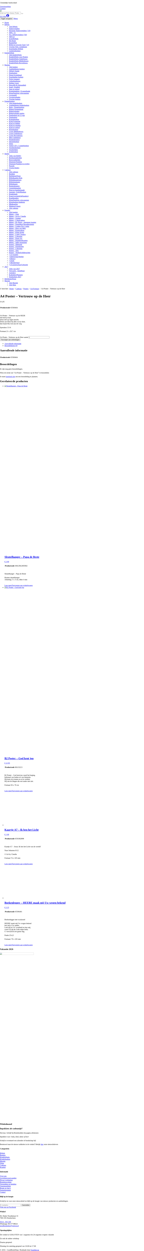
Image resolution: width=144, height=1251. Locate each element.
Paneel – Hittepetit (15, 244)
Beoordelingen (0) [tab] (10, 346)
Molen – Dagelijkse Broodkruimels (21, 224)
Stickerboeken (14, 142)
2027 (6, 267)
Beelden (12, 174)
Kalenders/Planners (16, 275)
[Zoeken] (22, 13)
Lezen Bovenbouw (16, 136)
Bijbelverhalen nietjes (16, 113)
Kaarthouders (14, 198)
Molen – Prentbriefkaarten (18, 240)
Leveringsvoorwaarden (8, 1178)
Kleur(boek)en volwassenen (19, 93)
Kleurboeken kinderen (17, 202)
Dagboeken (13, 73)
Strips (11, 144)
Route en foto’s (5, 1188)
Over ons (3, 1176)
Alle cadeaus (13, 172)
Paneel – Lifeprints (15, 249)
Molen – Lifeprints (15, 236)
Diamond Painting (15, 162)
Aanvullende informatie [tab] (12, 344)
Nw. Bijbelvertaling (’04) (18, 35)
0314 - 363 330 (5, 1222)
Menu (16, 19)
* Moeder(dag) (14, 263)
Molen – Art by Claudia (17, 216)
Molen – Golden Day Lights (19, 226)
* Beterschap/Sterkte (16, 257)
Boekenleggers (14, 186)
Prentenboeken (14, 140)
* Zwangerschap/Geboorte (18, 265)
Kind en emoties (15, 125)
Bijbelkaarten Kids (15, 178)
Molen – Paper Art (15, 238)
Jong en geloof (14, 89)
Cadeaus (7, 170)
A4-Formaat (34, 289)
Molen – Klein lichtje (16, 232)
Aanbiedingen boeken (17, 69)
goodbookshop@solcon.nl (9, 1226)
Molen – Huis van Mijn (17, 228)
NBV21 (12, 37)
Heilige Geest (14, 83)
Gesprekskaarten (15, 188)
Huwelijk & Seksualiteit (17, 85)
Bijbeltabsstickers (15, 180)
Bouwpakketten (14, 160)
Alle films (12, 285)
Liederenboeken (14, 51)
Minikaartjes (13, 204)
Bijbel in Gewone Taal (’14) (19, 45)
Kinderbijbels (9, 53)
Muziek (7, 281)
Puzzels (11, 166)
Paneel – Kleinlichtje (16, 247)
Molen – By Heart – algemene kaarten (22, 222)
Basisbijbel (13, 43)
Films (2, 1163)
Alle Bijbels (13, 27)
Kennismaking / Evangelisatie (19, 91)
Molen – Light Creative (17, 234)
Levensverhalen (14, 97)
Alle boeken (13, 67)
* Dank (11, 261)
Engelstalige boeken (16, 77)
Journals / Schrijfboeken (17, 192)
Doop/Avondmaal (15, 75)
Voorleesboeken (14, 148)
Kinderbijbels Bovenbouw (18, 63)
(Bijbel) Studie (14, 71)
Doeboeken (13, 117)
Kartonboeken (14, 119)
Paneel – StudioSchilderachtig (19, 253)
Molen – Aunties (15, 218)
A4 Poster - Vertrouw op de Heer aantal (14, 337)
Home (6, 23)
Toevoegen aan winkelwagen (10, 340)
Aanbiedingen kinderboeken (19, 105)
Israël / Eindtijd (14, 87)
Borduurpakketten (15, 158)
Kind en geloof (14, 127)
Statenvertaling (14, 29)
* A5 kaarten (13, 255)
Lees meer (8, 585)
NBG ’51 (12, 33)
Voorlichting (13, 150)
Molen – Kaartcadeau (16, 230)
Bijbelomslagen (14, 182)
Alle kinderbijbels (15, 55)
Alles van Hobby (15, 156)
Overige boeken (14, 99)
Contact (3, 9)
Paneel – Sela (14, 251)
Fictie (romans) (14, 79)
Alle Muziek (13, 283)
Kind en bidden (14, 123)
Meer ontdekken (15, 138)
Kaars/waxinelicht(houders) (19, 196)
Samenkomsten (5, 1190)
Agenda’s (12, 273)
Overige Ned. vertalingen (18, 47)
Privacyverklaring (6, 1180)
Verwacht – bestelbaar (17, 271)
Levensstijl (13, 95)
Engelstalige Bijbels (16, 49)
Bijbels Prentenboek (16, 109)
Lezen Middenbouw (16, 131)
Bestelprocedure (5, 1182)
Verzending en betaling (8, 1184)
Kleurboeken (13, 129)
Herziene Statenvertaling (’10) (19, 31)
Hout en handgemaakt (17, 190)
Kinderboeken (9, 101)
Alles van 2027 (14, 269)
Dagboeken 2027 (15, 277)
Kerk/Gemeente (14, 121)
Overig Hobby (14, 168)
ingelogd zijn (10, 377)
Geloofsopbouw (14, 81)
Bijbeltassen (13, 184)
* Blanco (12, 259)
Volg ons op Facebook (8, 1207)
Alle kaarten (13, 212)
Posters (25, 289)
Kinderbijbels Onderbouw (18, 59)
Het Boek (12, 41)
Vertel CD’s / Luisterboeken (19, 146)
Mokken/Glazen (14, 206)
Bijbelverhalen (14, 111)
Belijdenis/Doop (15, 176)
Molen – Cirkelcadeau (17, 220)
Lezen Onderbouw (15, 134)
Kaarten (7, 210)
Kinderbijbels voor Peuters (18, 57)
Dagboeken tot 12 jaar (17, 115)
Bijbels (6, 25)
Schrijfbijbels (13, 39)
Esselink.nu (35, 1250)
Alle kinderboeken (15, 103)
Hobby (6, 154)
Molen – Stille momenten (18, 242)
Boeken (7, 65)
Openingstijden (5, 7)
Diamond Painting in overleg (19, 164)
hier (42, 1144)
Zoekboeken (13, 152)
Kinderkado (13, 194)
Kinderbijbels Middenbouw (19, 61)
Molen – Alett (14, 214)
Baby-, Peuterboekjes (16, 107)
